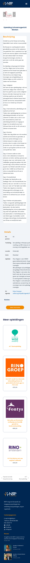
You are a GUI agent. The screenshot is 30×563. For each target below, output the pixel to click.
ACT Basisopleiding (23, 478)
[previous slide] (4, 14)
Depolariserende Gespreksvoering (7, 478)
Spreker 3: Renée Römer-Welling (19, 555)
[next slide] (14, 14)
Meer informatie (15, 307)
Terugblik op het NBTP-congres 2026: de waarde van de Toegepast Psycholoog (14, 538)
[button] (26, 3)
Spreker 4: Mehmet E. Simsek (18, 546)
